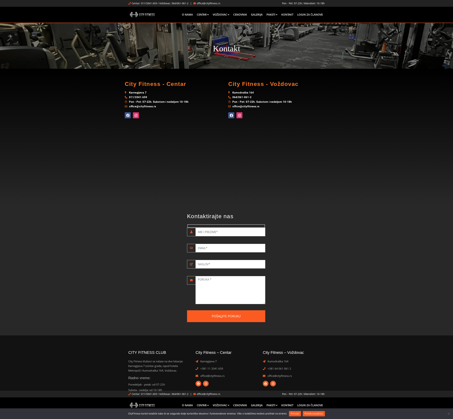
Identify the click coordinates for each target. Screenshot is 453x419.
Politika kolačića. (314, 413)
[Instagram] (136, 115)
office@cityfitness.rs (208, 3)
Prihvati (295, 413)
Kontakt (287, 14)
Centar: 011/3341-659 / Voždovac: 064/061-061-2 (160, 3)
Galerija (257, 14)
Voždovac (220, 14)
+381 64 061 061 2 (279, 368)
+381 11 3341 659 (211, 368)
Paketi (270, 14)
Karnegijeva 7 (208, 361)
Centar (202, 14)
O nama (187, 14)
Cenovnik (240, 14)
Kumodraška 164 (278, 361)
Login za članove (310, 14)
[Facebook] (128, 115)
